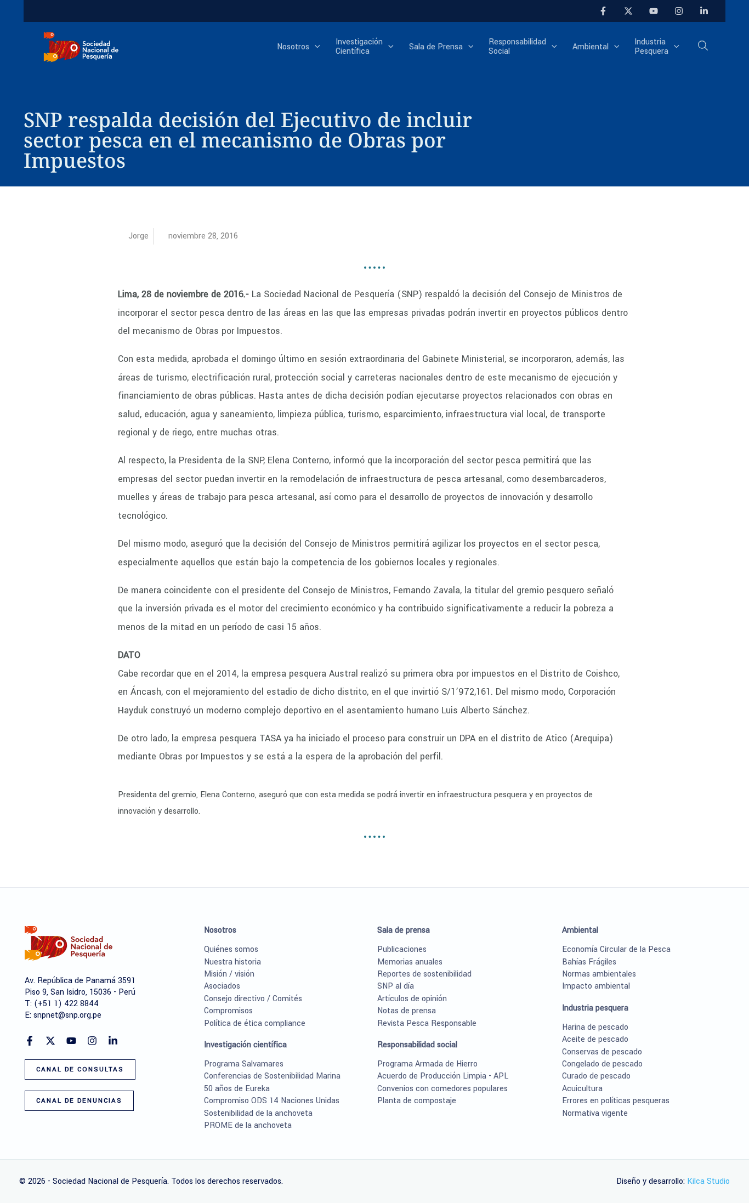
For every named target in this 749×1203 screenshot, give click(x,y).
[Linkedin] (704, 11)
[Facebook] (603, 11)
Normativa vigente (595, 1113)
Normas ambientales (599, 974)
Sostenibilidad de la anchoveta (258, 1113)
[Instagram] (678, 11)
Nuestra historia (232, 962)
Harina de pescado (595, 1027)
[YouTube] (653, 11)
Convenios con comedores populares (442, 1088)
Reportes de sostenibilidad (424, 974)
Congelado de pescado (602, 1064)
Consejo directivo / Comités (253, 999)
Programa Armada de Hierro (427, 1064)
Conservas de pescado (602, 1052)
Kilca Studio (708, 1181)
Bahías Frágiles (589, 962)
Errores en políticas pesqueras (615, 1100)
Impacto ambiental (596, 986)
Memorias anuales (409, 962)
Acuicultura (582, 1088)
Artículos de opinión (412, 999)
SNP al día (395, 986)
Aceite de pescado (595, 1039)
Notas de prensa (406, 1011)
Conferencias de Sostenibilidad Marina (272, 1076)
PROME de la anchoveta (248, 1125)
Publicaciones (402, 949)
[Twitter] (628, 11)
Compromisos (228, 1011)
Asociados (222, 986)
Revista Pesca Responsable (426, 1023)
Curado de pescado (596, 1076)
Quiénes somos (231, 949)
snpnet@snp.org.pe (67, 1015)
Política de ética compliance (254, 1023)
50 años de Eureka (237, 1088)
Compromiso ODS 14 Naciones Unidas (271, 1100)
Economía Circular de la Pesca (616, 949)
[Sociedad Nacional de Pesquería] (81, 46)
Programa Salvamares (243, 1064)
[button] (314, 47)
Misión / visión (229, 974)
